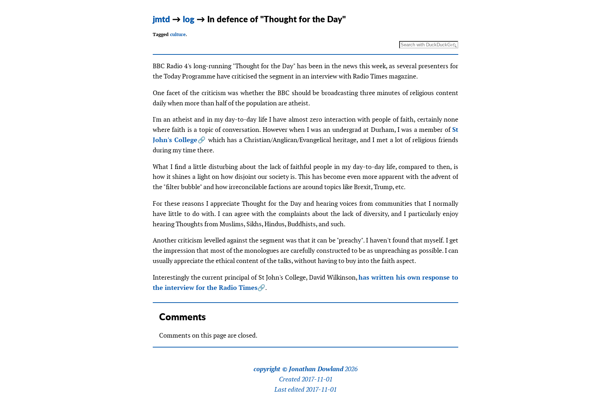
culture (178, 34)
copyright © (270, 369)
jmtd (161, 19)
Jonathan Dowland (316, 369)
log (188, 19)
